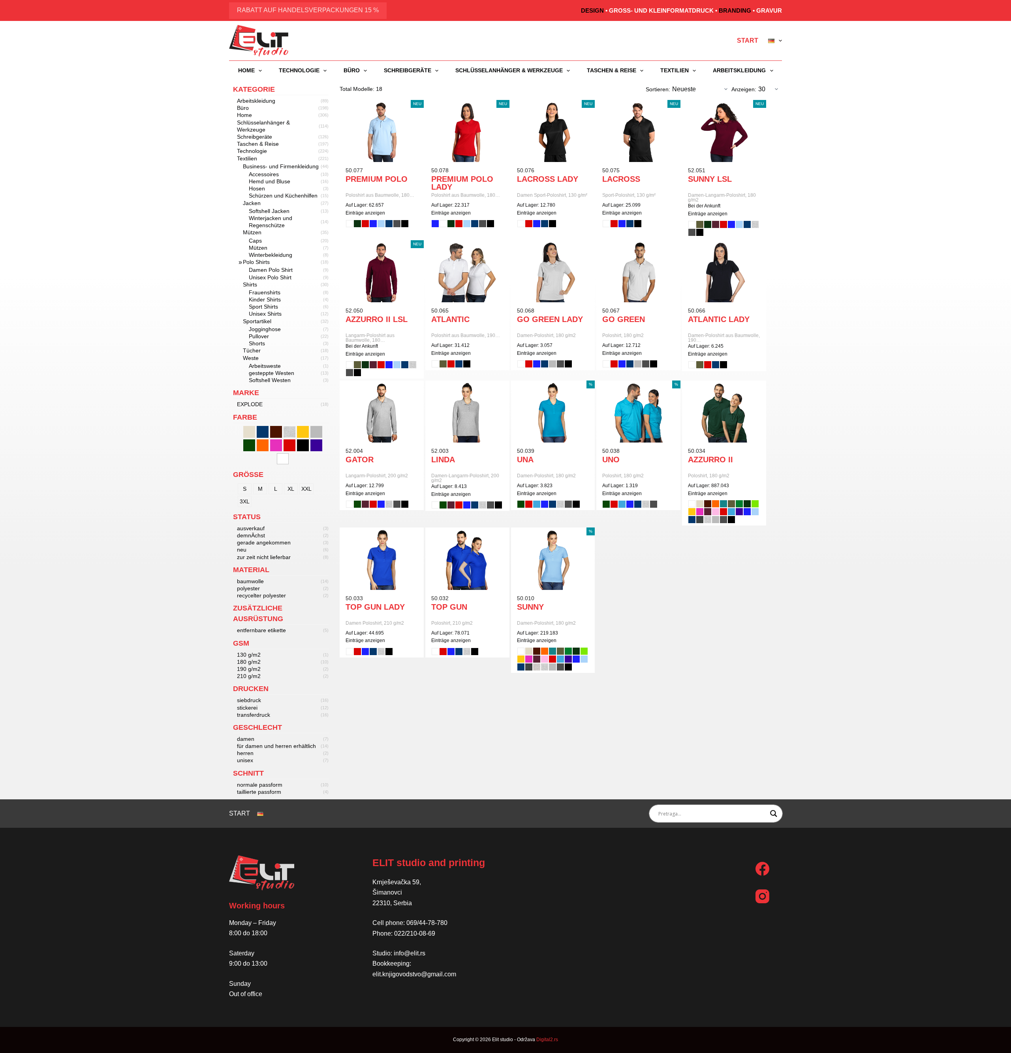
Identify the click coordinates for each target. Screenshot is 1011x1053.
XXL (306, 489)
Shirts (250, 284)
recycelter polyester (261, 595)
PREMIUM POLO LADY (462, 183)
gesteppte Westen (271, 373)
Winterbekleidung (270, 255)
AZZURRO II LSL (377, 319)
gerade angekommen (264, 542)
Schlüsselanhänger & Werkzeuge (509, 70)
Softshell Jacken (269, 211)
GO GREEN (623, 319)
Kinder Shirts (265, 299)
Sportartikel (257, 321)
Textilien (674, 70)
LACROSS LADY (547, 179)
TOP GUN (449, 607)
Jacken (252, 203)
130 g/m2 (249, 655)
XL (291, 489)
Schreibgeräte (407, 70)
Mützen (252, 232)
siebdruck (249, 700)
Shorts (257, 343)
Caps (255, 240)
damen (245, 739)
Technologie (299, 70)
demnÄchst (251, 535)
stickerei (247, 708)
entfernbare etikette (261, 630)
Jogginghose (265, 329)
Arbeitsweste (265, 366)
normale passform (259, 785)
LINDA (443, 459)
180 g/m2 (249, 662)
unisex (245, 760)
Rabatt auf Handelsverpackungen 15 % (308, 10)
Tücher (252, 350)
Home (246, 70)
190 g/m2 (249, 669)
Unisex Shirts (265, 314)
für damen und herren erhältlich (276, 746)
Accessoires (264, 174)
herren (245, 753)
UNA (525, 459)
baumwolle (250, 581)
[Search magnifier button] (773, 813)
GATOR (360, 459)
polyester (248, 588)
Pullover (259, 336)
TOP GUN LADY (375, 607)
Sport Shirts (263, 306)
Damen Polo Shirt (271, 270)
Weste (251, 358)
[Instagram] (762, 896)
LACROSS (621, 179)
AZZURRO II (710, 459)
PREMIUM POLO (377, 179)
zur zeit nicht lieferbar (264, 557)
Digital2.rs (547, 1039)
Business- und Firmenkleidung (281, 166)
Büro (352, 70)
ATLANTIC (450, 319)
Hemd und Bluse (269, 181)
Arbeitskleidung (739, 70)
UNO (611, 459)
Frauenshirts (264, 292)
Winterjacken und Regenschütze (270, 221)
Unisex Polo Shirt (270, 277)
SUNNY (530, 607)
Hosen (257, 188)
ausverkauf (251, 528)
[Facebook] (762, 869)
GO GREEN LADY (550, 319)
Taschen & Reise (611, 70)
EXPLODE (250, 404)
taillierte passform (259, 792)
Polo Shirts (256, 262)
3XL (245, 501)
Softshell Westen (270, 380)
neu (241, 549)
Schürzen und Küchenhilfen (283, 195)
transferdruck (253, 715)
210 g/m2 (249, 676)
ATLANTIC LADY (719, 319)
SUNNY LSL (710, 179)
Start (747, 40)
